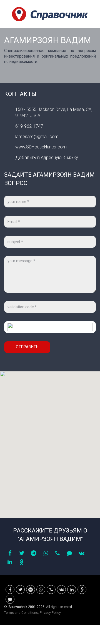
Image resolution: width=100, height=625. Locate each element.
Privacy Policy (50, 613)
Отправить (27, 347)
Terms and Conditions (21, 613)
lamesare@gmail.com (37, 136)
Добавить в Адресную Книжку (46, 157)
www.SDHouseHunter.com (41, 147)
